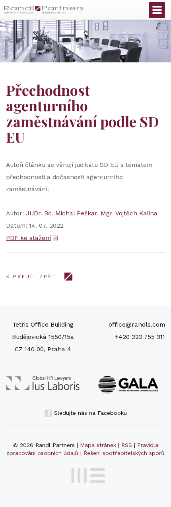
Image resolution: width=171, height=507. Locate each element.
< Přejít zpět (31, 276)
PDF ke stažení (28, 238)
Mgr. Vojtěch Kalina (129, 213)
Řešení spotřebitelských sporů (124, 453)
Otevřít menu (157, 10)
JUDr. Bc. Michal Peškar (61, 213)
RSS (126, 445)
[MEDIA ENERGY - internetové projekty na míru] (85, 474)
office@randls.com (137, 324)
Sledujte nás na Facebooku (89, 413)
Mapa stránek (98, 445)
